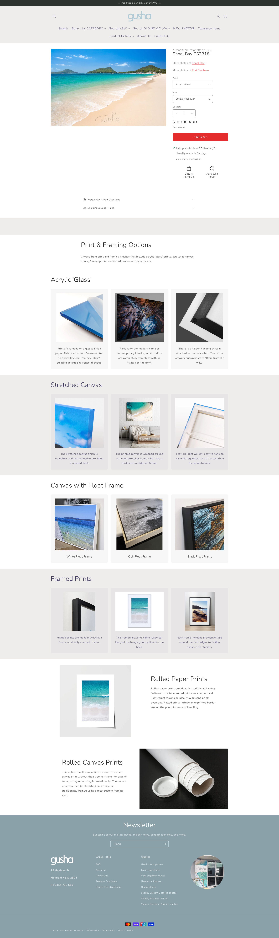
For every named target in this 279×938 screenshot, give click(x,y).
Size (175, 92)
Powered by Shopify (74, 930)
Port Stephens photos (153, 875)
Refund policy (93, 930)
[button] (54, 16)
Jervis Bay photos (150, 870)
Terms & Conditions (107, 881)
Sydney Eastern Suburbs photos (158, 892)
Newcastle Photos (151, 881)
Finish (175, 78)
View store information (188, 159)
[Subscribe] (164, 844)
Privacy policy (108, 930)
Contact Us (102, 875)
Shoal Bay (198, 63)
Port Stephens (200, 70)
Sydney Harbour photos (154, 898)
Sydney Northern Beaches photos (159, 904)
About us (101, 870)
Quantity (177, 106)
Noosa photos (148, 887)
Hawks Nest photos (152, 864)
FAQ (98, 864)
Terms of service (125, 930)
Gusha (62, 930)
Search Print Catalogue (108, 887)
